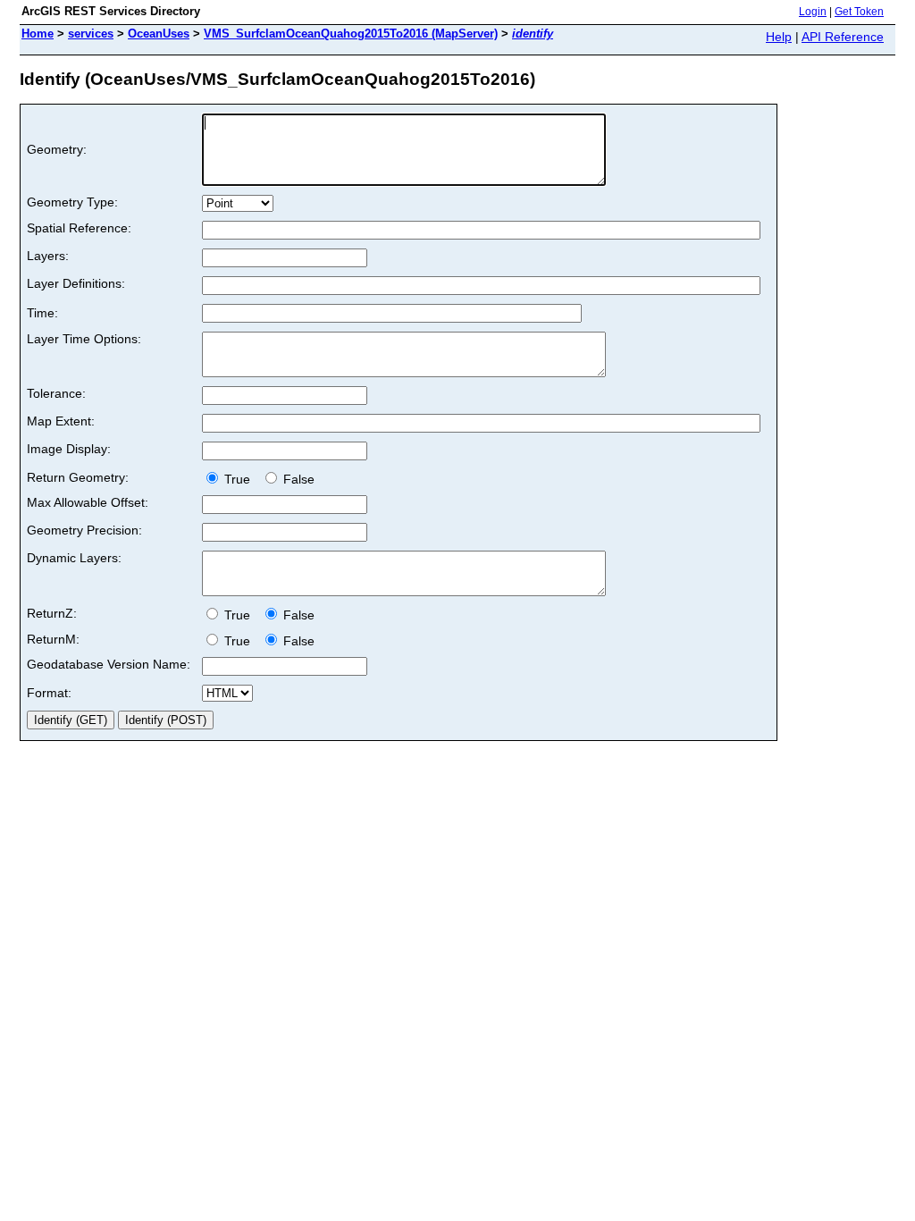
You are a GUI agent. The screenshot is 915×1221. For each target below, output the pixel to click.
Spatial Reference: (79, 228)
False (297, 479)
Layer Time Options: (84, 339)
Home (37, 33)
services (90, 33)
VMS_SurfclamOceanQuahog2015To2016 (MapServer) (351, 33)
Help (779, 36)
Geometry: (57, 149)
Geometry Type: (72, 202)
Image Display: (69, 449)
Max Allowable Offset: (87, 502)
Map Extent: (61, 421)
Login (813, 11)
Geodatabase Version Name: (108, 664)
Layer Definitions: (76, 283)
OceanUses (158, 33)
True (239, 479)
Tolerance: (56, 393)
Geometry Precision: (84, 530)
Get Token (859, 11)
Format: (49, 693)
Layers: (48, 255)
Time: (42, 313)
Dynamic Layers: (74, 558)
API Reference (843, 36)
